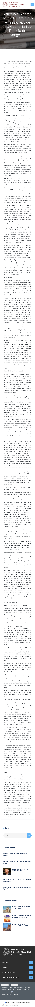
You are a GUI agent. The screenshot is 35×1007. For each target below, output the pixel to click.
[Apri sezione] (31, 962)
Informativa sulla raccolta (10, 1005)
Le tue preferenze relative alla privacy (18, 1002)
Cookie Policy (14, 985)
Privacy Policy (5, 985)
